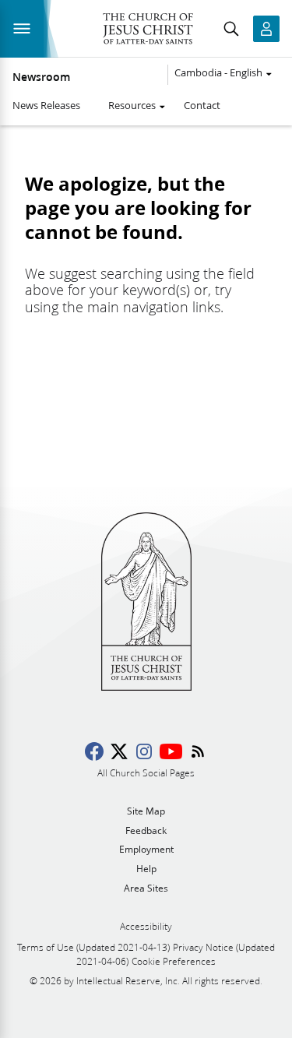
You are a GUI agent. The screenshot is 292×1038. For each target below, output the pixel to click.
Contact (202, 105)
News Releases (46, 105)
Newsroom (41, 77)
